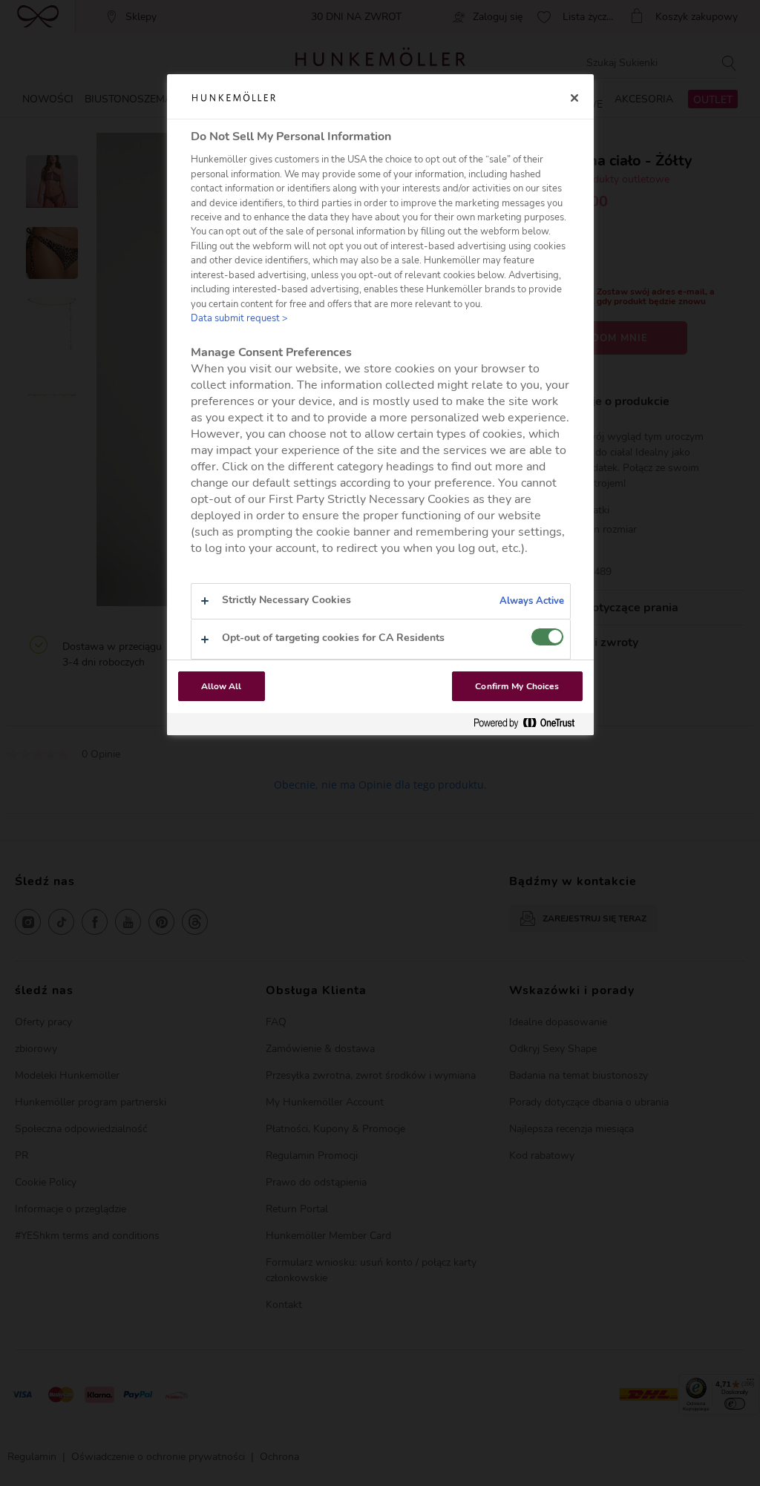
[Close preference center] (574, 98)
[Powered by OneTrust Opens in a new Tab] (530, 723)
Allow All (221, 686)
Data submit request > (239, 318)
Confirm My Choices (517, 686)
